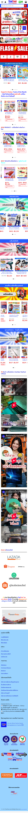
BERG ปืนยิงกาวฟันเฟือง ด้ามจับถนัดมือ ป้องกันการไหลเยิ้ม (7, 228)
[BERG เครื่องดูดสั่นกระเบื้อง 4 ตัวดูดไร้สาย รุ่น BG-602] (6, 264)
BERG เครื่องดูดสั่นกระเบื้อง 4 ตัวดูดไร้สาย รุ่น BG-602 (6, 273)
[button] (2, 2)
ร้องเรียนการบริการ (6, 684)
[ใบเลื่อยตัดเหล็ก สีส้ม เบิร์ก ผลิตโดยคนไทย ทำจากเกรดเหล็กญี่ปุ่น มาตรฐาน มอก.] (7, 352)
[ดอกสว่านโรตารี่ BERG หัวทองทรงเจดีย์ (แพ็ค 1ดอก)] (21, 352)
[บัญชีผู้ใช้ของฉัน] (5, 2)
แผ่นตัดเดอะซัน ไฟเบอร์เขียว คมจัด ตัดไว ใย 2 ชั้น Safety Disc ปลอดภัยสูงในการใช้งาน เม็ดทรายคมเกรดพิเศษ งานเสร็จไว (14, 113)
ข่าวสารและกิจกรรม (6, 668)
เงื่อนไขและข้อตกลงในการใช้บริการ (9, 690)
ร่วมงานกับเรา (4, 673)
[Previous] (1, 112)
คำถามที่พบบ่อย (5, 651)
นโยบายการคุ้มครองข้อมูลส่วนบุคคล (10, 682)
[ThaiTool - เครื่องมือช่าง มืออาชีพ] (12, 2)
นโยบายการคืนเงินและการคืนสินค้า (9, 696)
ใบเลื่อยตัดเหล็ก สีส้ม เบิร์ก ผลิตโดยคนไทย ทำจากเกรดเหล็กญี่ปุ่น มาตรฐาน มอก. (7, 359)
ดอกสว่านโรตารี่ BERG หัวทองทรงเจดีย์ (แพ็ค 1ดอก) (20, 359)
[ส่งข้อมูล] (25, 5)
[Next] (26, 112)
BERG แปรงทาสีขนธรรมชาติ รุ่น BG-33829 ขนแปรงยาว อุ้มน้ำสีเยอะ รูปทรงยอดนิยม (21, 228)
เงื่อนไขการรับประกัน (6, 687)
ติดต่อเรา (3, 670)
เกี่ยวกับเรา (3, 665)
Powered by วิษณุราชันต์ (24, 809)
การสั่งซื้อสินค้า (5, 637)
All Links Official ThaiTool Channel (15, 723)
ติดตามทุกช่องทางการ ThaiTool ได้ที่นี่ (15, 725)
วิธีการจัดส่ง (4, 642)
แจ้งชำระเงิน (4, 656)
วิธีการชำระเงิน (4, 640)
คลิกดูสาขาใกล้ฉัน (7, 601)
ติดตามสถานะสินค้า (6, 654)
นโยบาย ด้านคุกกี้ (5, 693)
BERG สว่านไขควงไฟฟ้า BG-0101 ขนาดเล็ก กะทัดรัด (21, 273)
